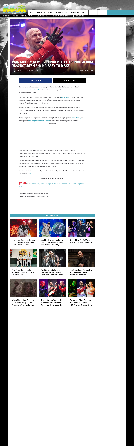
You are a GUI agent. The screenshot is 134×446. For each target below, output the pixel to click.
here (29, 174)
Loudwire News (31, 196)
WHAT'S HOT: (6, 16)
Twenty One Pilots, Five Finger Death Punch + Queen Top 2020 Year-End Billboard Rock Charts (81, 302)
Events (66, 12)
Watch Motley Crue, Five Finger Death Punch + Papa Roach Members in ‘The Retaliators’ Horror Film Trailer (23, 302)
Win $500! (15, 16)
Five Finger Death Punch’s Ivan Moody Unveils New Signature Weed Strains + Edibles (23, 242)
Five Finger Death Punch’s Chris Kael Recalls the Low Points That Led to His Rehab (52, 272)
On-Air (38, 12)
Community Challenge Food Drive (62, 16)
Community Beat (79, 16)
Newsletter (75, 12)
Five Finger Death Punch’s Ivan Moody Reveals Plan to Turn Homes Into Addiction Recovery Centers (81, 272)
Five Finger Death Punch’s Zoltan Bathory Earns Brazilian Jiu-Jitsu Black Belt (23, 272)
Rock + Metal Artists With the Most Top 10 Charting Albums (81, 241)
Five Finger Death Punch (27, 16)
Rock (47, 196)
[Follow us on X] (100, 12)
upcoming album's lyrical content (39, 121)
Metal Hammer (65, 97)
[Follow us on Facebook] (95, 12)
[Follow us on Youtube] (104, 12)
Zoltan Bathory (76, 118)
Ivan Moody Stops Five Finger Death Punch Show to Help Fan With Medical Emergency (52, 242)
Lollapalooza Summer (43, 16)
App (51, 12)
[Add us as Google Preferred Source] (91, 12)
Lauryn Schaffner (20, 70)
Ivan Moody (70, 90)
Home (31, 12)
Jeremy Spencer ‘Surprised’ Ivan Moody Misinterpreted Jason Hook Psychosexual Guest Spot (51, 302)
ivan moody (44, 193)
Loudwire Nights (40, 196)
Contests (58, 12)
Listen (45, 12)
